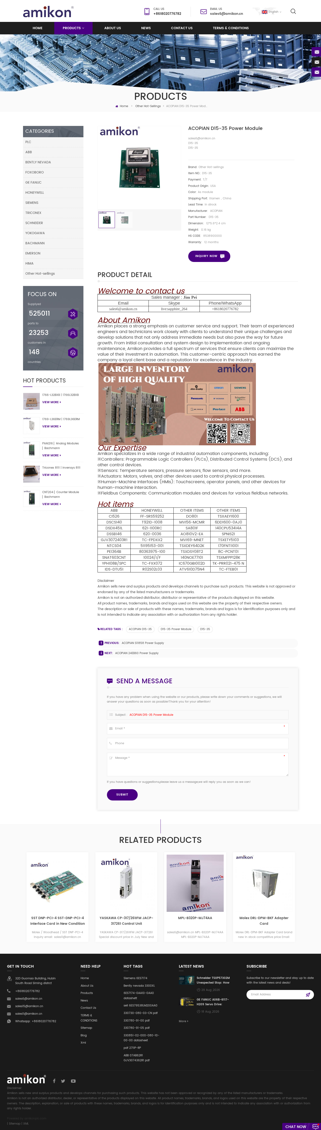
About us (112, 28)
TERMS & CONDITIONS (231, 28)
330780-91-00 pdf (137, 1020)
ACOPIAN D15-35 (140, 629)
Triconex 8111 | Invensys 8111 (61, 468)
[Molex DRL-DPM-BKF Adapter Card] (214, 883)
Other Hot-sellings (148, 106)
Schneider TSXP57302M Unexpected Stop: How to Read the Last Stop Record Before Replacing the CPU (213, 980)
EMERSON (32, 253)
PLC (28, 142)
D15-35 (205, 629)
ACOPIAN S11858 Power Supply (143, 643)
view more (50, 402)
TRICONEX (33, 213)
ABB (28, 152)
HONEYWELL (34, 192)
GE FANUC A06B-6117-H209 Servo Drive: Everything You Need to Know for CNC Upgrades (213, 1002)
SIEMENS (31, 202)
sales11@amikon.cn (28, 1014)
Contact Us (182, 28)
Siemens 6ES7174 (135, 978)
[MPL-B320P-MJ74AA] (146, 883)
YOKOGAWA (35, 233)
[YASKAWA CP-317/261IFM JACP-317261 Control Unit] (77, 883)
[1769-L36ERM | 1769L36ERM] (31, 425)
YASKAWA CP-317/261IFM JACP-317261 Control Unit (77, 920)
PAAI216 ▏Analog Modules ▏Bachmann (60, 445)
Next (303, 899)
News (146, 28)
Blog (84, 1035)
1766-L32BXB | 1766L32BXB (60, 395)
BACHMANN (35, 243)
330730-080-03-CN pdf (141, 1013)
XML (26, 1124)
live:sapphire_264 (174, 309)
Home (38, 28)
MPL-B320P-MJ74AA (146, 918)
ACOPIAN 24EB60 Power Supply (137, 653)
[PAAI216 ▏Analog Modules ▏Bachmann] (31, 449)
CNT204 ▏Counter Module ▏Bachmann (60, 494)
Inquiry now (206, 256)
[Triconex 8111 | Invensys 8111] (31, 474)
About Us (87, 986)
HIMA (29, 263)
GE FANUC (33, 182)
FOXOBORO (34, 172)
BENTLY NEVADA (38, 162)
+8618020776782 (225, 309)
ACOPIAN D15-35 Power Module (151, 715)
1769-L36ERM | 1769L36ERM (61, 419)
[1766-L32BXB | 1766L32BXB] (31, 401)
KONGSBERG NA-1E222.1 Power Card (284, 920)
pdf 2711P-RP (132, 1048)
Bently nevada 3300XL (139, 986)
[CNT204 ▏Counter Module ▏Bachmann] (31, 498)
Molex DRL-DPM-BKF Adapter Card (214, 920)
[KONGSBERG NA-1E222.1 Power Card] (283, 883)
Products (72, 28)
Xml (83, 1043)
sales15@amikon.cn (29, 1006)
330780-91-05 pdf (137, 1028)
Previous (18, 899)
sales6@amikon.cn (226, 13)
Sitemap (86, 1028)
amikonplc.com (35, 1118)
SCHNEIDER (34, 223)
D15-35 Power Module (176, 629)
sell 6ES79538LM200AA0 (140, 1005)
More (182, 1021)
